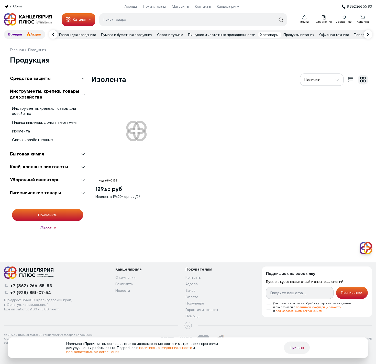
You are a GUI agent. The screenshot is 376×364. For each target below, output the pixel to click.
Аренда (131, 6)
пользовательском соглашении (92, 352)
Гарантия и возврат (201, 310)
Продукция (37, 50)
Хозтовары (269, 35)
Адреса (191, 284)
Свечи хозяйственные (32, 139)
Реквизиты (124, 284)
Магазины (180, 6)
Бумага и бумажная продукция (127, 35)
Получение (194, 303)
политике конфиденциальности (165, 348)
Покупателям (154, 6)
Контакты (203, 6)
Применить (47, 215)
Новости (122, 290)
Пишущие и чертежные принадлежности (222, 35)
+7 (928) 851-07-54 (30, 292)
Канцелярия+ (228, 6)
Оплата (191, 297)
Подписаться (352, 292)
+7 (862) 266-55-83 (31, 285)
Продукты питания (299, 35)
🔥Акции (33, 34)
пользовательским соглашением (299, 311)
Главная (17, 50)
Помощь (192, 316)
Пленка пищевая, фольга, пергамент (45, 122)
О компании (125, 277)
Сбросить (47, 227)
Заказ (190, 290)
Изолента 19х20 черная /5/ (117, 197)
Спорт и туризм (170, 35)
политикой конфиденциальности (318, 307)
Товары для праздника (77, 35)
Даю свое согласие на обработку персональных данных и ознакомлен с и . (312, 307)
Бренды (15, 34)
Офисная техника (334, 35)
